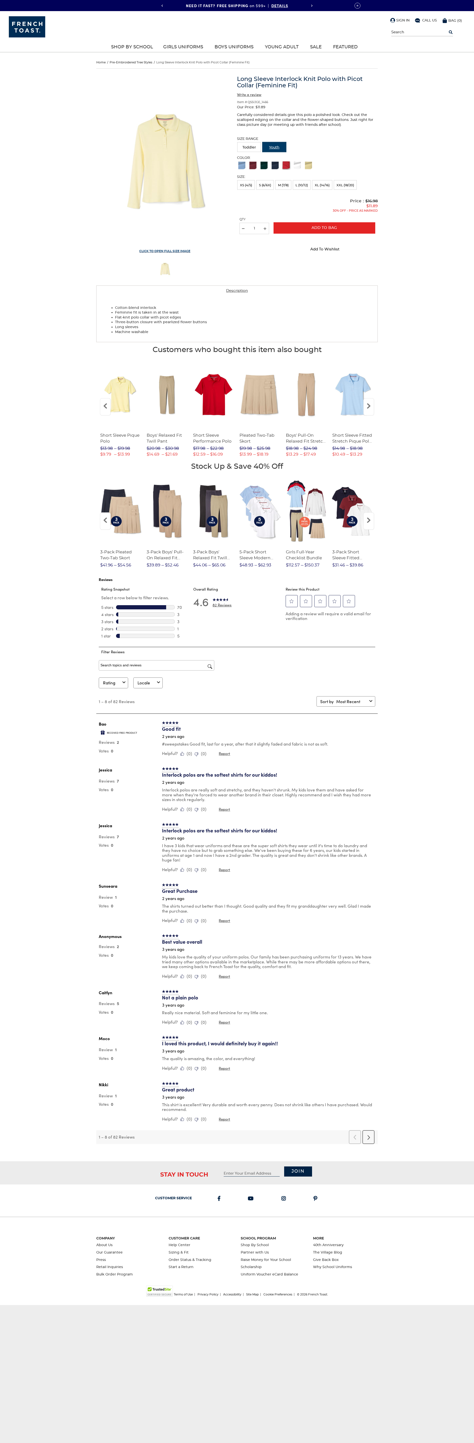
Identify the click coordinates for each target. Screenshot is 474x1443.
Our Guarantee (109, 1252)
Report (224, 753)
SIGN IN (403, 20)
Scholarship (251, 1267)
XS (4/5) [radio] (246, 185)
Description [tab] (237, 291)
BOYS (278, 5)
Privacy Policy (208, 1294)
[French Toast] (27, 26)
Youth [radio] (274, 147)
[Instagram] (284, 1199)
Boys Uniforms (234, 47)
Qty (242, 219)
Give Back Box (326, 1260)
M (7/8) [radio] (283, 185)
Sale (316, 47)
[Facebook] (220, 1199)
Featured (345, 47)
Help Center (179, 1245)
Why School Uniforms (332, 1267)
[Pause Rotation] (357, 6)
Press (101, 1260)
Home (101, 62)
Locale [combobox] (144, 683)
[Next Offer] (312, 5)
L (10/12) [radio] (302, 185)
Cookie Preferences (277, 1294)
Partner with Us (255, 1252)
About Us (104, 1245)
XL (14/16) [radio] (322, 185)
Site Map (252, 1294)
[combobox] (352, 701)
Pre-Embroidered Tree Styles (131, 62)
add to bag (324, 228)
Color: (244, 158)
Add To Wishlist (324, 249)
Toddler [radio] (249, 147)
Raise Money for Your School (266, 1260)
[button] (400, 20)
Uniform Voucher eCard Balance (269, 1274)
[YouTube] (252, 1199)
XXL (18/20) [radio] (345, 185)
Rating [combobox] (109, 683)
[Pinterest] (316, 1199)
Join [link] (298, 1171)
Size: (241, 177)
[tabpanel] (237, 319)
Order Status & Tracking (190, 1260)
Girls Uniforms (183, 47)
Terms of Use (183, 1294)
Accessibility (232, 1294)
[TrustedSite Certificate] (159, 1291)
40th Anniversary (328, 1245)
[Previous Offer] (162, 5)
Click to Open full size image (164, 251)
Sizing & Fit (179, 1252)
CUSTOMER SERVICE (173, 1198)
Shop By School (132, 47)
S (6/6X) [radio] (265, 185)
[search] (450, 32)
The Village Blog (327, 1252)
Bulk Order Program (114, 1274)
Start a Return (181, 1267)
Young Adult (282, 47)
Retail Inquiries (109, 1267)
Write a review (249, 94)
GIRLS (261, 5)
